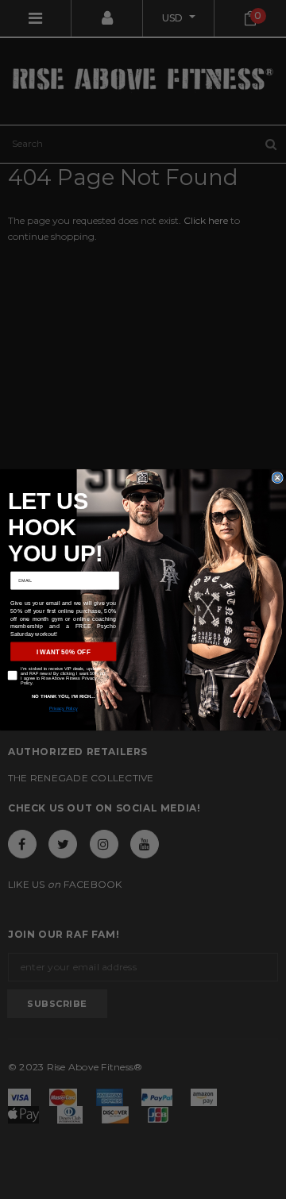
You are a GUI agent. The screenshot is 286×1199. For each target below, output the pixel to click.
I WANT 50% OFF (64, 651)
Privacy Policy (63, 708)
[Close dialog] (277, 477)
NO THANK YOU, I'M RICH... (63, 696)
